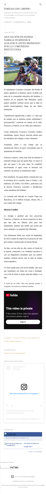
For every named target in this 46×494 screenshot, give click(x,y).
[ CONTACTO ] (19, 22)
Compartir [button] (8, 338)
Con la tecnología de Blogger (25, 476)
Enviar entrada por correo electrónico (26, 338)
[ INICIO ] (8, 22)
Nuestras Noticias (15, 341)
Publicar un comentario (14, 353)
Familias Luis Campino (17, 8)
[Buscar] (40, 3)
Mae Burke (30, 481)
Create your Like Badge (35, 451)
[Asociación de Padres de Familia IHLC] (14, 445)
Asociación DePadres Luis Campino (16, 438)
